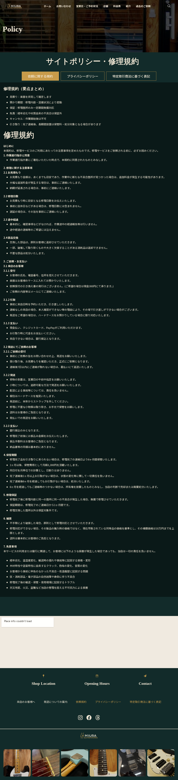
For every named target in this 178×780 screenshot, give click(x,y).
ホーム (47, 6)
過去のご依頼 (143, 6)
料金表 (117, 6)
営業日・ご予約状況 (87, 6)
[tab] (40, 76)
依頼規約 (81, 702)
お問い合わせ (63, 6)
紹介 (128, 6)
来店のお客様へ (26, 702)
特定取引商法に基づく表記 (145, 702)
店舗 (105, 6)
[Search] (169, 6)
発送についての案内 (55, 702)
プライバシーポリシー (108, 702)
